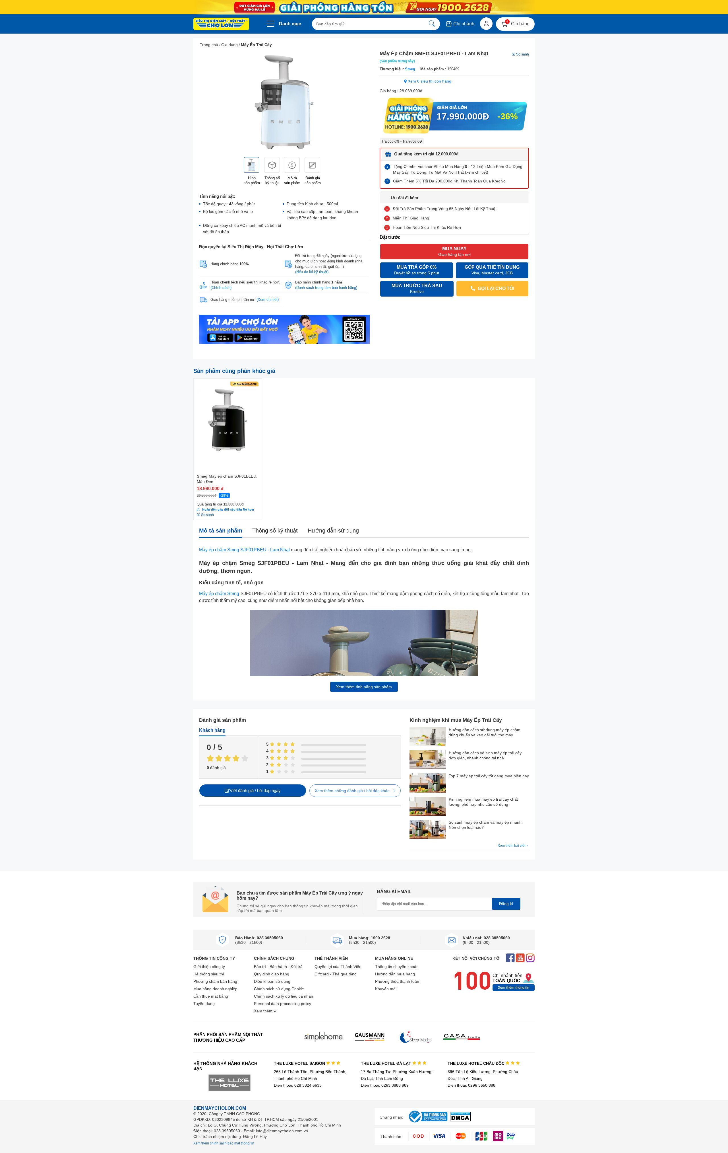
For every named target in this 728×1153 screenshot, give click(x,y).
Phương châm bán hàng (215, 981)
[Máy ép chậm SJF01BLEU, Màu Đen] (228, 416)
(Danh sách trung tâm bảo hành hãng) (326, 287)
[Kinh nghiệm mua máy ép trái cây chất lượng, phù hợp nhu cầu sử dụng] (428, 807)
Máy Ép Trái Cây (256, 44)
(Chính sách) (220, 287)
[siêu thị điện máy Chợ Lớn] (221, 24)
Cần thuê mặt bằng (210, 996)
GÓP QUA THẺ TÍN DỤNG (492, 270)
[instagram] (530, 958)
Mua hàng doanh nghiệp (215, 988)
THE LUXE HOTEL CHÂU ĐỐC (477, 1063)
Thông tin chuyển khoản (397, 966)
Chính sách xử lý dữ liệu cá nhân (283, 996)
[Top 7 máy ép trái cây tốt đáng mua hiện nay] (428, 783)
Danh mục (290, 23)
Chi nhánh (463, 23)
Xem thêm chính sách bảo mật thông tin (223, 1143)
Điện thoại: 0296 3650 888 (471, 1085)
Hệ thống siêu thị (208, 974)
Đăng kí (506, 903)
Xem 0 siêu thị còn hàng (429, 81)
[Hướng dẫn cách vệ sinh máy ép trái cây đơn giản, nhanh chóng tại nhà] (428, 760)
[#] (428, 1122)
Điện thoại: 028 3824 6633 (298, 1085)
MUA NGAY (454, 251)
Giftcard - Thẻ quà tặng (336, 974)
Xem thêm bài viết (512, 846)
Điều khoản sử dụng (272, 981)
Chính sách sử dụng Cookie (279, 988)
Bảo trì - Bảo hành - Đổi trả (278, 966)
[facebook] (510, 958)
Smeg (410, 69)
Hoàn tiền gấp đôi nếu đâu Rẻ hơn (228, 509)
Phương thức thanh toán (397, 981)
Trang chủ (209, 44)
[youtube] (520, 958)
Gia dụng (229, 44)
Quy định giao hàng (271, 974)
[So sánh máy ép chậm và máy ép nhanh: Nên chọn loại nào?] (428, 830)
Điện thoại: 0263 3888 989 (385, 1085)
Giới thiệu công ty (209, 966)
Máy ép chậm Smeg (219, 593)
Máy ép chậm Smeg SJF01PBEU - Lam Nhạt (244, 549)
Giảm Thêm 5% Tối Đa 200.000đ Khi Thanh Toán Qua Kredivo (449, 181)
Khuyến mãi (385, 988)
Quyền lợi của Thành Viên (338, 966)
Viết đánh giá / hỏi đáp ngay (255, 790)
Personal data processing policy (282, 1003)
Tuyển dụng (204, 1003)
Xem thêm (264, 1011)
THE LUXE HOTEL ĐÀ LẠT (386, 1063)
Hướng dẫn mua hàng (395, 974)
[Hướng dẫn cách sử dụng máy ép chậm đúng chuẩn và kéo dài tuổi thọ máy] (428, 737)
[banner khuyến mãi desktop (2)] (364, 7)
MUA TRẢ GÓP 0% (416, 270)
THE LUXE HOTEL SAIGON (300, 1063)
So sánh (522, 54)
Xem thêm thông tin (513, 988)
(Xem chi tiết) (268, 299)
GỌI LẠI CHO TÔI (495, 288)
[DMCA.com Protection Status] (460, 1119)
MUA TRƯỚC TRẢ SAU (417, 288)
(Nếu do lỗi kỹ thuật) (311, 272)
